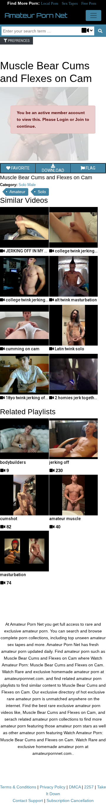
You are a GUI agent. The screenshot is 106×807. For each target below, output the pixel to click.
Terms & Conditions (18, 787)
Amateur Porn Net (36, 15)
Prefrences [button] (18, 41)
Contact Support (28, 800)
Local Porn (49, 3)
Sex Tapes (70, 3)
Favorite (20, 168)
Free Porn (88, 3)
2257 (89, 787)
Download (53, 170)
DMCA (75, 787)
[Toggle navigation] (93, 15)
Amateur (17, 191)
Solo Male (27, 185)
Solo (42, 191)
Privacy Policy (52, 787)
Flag (90, 168)
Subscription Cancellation (70, 800)
